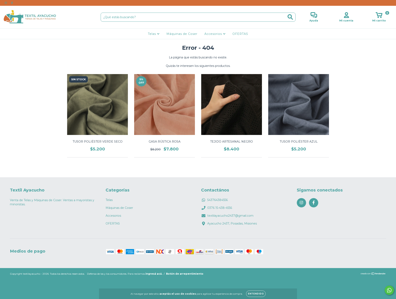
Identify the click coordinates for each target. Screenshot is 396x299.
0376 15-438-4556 (219, 208)
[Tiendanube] (373, 274)
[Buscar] (290, 17)
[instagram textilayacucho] (6, 3)
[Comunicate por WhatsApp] (389, 290)
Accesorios (213, 34)
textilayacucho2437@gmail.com (230, 215)
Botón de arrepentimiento (184, 273)
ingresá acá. (153, 273)
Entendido (256, 293)
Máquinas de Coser (181, 34)
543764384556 (217, 200)
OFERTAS (240, 34)
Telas (152, 34)
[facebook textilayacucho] (12, 3)
